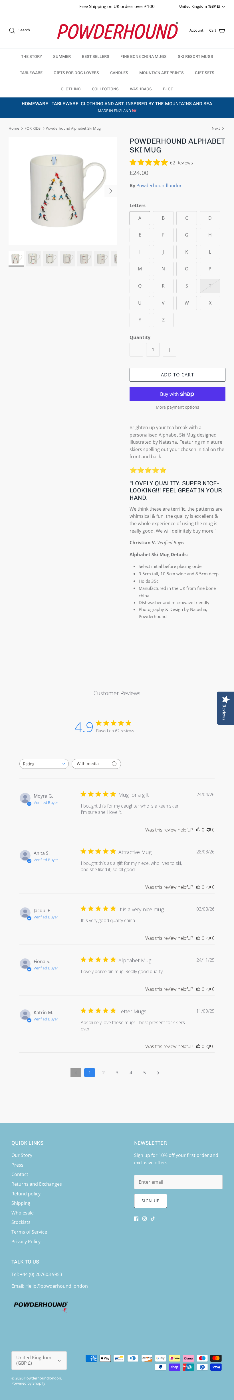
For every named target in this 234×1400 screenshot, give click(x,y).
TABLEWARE (31, 72)
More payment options (177, 407)
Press (17, 1165)
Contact (19, 1174)
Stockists (21, 1222)
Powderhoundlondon (159, 185)
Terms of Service (29, 1232)
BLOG (168, 89)
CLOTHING (71, 89)
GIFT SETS (204, 72)
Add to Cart (177, 375)
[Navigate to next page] (158, 1072)
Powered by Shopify (28, 1383)
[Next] (110, 191)
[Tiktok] (153, 1218)
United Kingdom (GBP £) (199, 6)
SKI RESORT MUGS (195, 56)
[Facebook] (136, 1218)
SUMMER (62, 56)
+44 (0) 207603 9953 (41, 1274)
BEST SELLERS (95, 56)
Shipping (20, 1203)
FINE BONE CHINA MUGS (143, 56)
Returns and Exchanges (36, 1184)
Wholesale (22, 1213)
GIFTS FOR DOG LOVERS (76, 72)
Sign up (151, 1200)
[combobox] (44, 764)
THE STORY (31, 56)
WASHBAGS (141, 89)
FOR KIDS (33, 128)
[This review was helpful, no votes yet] (198, 830)
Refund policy (26, 1194)
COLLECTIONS (105, 89)
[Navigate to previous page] (75, 1072)
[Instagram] (144, 1218)
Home (14, 128)
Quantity (140, 337)
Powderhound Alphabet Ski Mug (73, 128)
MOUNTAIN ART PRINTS (161, 72)
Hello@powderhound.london (56, 1286)
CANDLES (119, 72)
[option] (63, 191)
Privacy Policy (26, 1241)
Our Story (21, 1155)
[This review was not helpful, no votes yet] (209, 830)
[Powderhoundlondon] (117, 30)
